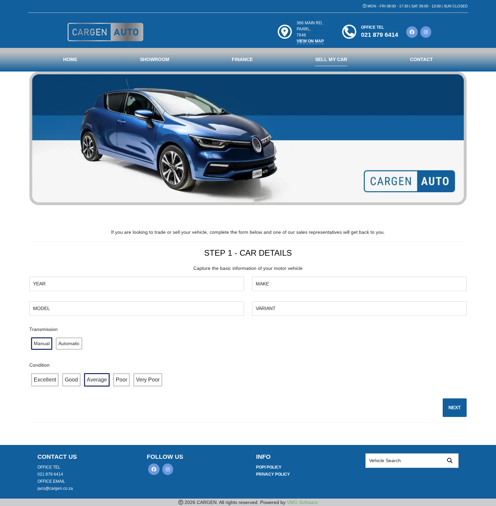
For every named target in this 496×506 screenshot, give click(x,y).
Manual (42, 343)
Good (71, 380)
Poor (121, 380)
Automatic (69, 343)
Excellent (45, 380)
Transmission (43, 329)
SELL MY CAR (331, 59)
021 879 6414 (50, 474)
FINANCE (242, 59)
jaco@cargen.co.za (55, 488)
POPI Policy (268, 467)
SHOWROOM (154, 59)
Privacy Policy (273, 474)
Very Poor (148, 380)
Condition (39, 365)
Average (97, 380)
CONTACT (421, 59)
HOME (70, 59)
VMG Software (302, 502)
